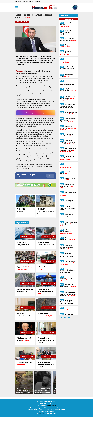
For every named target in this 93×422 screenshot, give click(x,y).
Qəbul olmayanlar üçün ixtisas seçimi (68, 150)
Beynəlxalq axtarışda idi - (68, 128)
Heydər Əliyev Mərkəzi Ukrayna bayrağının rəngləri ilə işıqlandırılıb (66, 32)
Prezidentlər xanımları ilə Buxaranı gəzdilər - (66, 247)
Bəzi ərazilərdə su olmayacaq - (68, 193)
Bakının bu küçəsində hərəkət (66, 231)
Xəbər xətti (25, 1)
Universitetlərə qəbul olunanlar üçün (67, 157)
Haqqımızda (32, 1)
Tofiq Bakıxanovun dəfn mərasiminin (68, 90)
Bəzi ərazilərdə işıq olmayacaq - (68, 24)
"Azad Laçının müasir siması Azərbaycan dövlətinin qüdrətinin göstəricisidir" (68, 82)
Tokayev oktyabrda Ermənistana (68, 113)
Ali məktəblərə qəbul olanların (67, 135)
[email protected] (51, 406)
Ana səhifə (18, 1)
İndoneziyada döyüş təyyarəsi (68, 286)
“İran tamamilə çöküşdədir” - (67, 239)
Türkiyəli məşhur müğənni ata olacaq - (68, 262)
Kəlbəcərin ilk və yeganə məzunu (67, 98)
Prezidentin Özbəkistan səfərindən (67, 60)
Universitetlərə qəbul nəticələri (67, 186)
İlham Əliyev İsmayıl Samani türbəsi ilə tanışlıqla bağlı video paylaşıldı (68, 254)
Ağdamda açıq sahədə (67, 172)
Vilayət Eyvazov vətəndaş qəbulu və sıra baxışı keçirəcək (67, 270)
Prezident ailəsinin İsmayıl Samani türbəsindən (68, 120)
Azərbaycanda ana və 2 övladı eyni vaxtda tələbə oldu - (68, 68)
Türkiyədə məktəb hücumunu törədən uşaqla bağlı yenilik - (68, 294)
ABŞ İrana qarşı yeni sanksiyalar (68, 39)
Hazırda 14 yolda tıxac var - (67, 179)
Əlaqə (38, 1)
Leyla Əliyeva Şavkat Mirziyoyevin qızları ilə (68, 215)
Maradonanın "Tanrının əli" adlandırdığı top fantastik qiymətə (68, 301)
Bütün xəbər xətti (64, 317)
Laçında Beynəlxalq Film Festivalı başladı (67, 208)
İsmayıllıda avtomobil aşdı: (67, 52)
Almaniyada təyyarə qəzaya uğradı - (68, 223)
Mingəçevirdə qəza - (68, 45)
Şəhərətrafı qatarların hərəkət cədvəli (68, 165)
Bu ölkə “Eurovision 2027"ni (66, 278)
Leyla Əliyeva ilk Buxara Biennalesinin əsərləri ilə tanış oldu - (67, 106)
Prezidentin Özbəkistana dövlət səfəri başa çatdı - (68, 142)
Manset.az (19, 71)
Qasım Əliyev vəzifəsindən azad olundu (68, 201)
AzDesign (42, 413)
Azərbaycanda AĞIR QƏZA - (68, 75)
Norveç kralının (67, 308)
